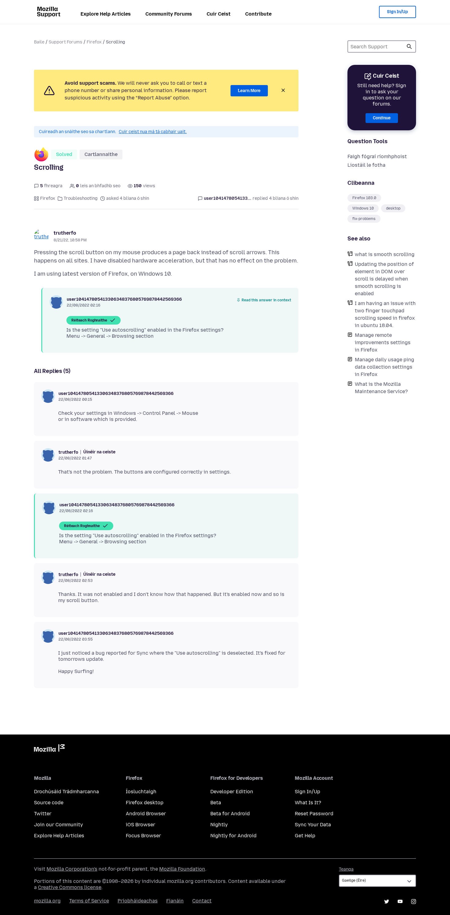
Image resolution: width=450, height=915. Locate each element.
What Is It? (308, 802)
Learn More (249, 90)
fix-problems (364, 219)
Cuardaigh (409, 46)
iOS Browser (140, 825)
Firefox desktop (144, 802)
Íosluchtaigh (141, 791)
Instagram (413, 901)
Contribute (258, 14)
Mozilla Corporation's (72, 869)
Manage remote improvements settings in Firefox (383, 342)
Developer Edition (231, 791)
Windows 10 (363, 208)
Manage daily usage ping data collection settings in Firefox (384, 367)
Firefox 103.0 (364, 198)
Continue (382, 118)
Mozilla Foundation (182, 869)
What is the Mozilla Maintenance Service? (381, 387)
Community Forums (168, 14)
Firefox (94, 42)
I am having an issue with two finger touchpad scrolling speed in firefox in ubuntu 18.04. (385, 314)
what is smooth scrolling (384, 254)
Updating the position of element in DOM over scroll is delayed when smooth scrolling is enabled (384, 278)
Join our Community (58, 825)
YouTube (400, 901)
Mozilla (49, 749)
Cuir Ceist (219, 14)
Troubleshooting (81, 198)
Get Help (305, 836)
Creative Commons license (69, 887)
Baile (39, 42)
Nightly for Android (233, 836)
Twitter (42, 813)
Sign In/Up (397, 11)
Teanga (346, 869)
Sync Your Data (313, 825)
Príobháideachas (138, 901)
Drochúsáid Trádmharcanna (66, 791)
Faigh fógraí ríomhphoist (377, 156)
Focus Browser (143, 836)
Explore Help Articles (106, 14)
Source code (48, 802)
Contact (202, 901)
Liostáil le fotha (366, 165)
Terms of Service (89, 901)
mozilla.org (47, 901)
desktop (393, 208)
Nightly (219, 825)
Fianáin (175, 901)
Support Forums (65, 42)
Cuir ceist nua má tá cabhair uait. (153, 131)
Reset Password (314, 813)
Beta (215, 802)
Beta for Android (230, 813)
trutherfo (65, 233)
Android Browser (146, 813)
